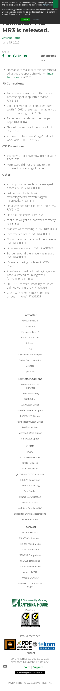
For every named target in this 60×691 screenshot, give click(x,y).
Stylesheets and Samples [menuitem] (30, 354)
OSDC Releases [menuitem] (30, 462)
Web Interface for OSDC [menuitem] (30, 508)
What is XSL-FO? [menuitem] (30, 532)
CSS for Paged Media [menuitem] (30, 543)
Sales (27, 667)
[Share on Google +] (15, 56)
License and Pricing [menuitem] (30, 485)
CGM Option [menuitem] (30, 399)
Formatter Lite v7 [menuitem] (30, 332)
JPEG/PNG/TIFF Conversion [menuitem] (30, 474)
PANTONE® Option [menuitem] (30, 416)
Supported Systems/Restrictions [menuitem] (30, 513)
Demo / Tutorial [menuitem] (30, 502)
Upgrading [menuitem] (30, 371)
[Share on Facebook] (3, 56)
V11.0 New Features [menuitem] (30, 457)
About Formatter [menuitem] (30, 320)
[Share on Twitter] (9, 56)
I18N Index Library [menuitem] (30, 393)
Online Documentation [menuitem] (30, 360)
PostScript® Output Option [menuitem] (30, 421)
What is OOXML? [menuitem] (30, 577)
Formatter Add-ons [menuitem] (30, 337)
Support (38, 667)
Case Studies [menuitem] (30, 491)
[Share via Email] (25, 56)
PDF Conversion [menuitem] (30, 468)
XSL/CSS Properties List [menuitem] (30, 566)
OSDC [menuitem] (30, 451)
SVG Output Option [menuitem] (30, 404)
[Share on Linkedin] (19, 56)
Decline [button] (36, 19)
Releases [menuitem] (30, 343)
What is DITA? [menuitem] (30, 572)
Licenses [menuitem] (30, 365)
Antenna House (11, 37)
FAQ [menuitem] (30, 348)
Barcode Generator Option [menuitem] (30, 410)
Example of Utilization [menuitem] (30, 496)
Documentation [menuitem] (30, 519)
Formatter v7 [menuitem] (30, 326)
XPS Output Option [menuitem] (30, 438)
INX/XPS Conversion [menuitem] (30, 479)
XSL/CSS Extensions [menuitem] (30, 560)
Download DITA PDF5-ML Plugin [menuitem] (30, 585)
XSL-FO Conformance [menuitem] (30, 538)
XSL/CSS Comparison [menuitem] (30, 555)
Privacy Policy (48, 4)
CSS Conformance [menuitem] (30, 549)
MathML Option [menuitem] (30, 427)
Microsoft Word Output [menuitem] (30, 432)
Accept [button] (25, 19)
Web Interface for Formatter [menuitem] (30, 386)
